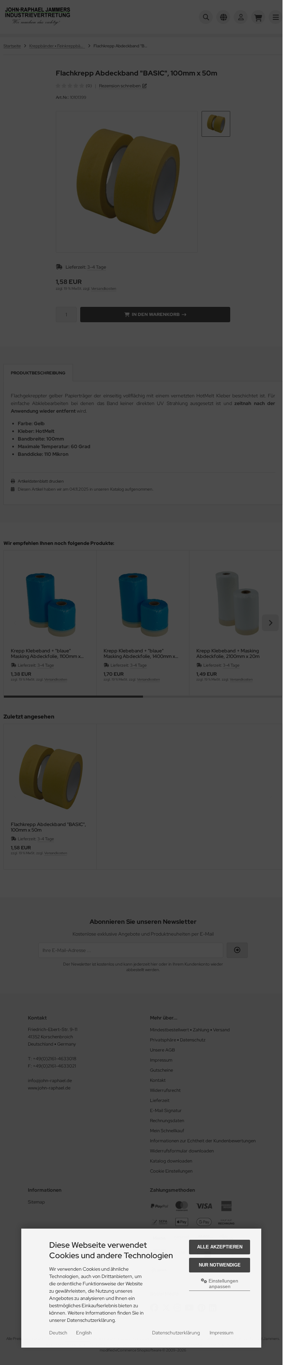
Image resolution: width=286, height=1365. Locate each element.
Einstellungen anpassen (222, 1283)
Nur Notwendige (220, 1265)
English (84, 1333)
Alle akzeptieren (219, 1246)
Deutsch (58, 1333)
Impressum (221, 1333)
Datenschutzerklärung (176, 1333)
